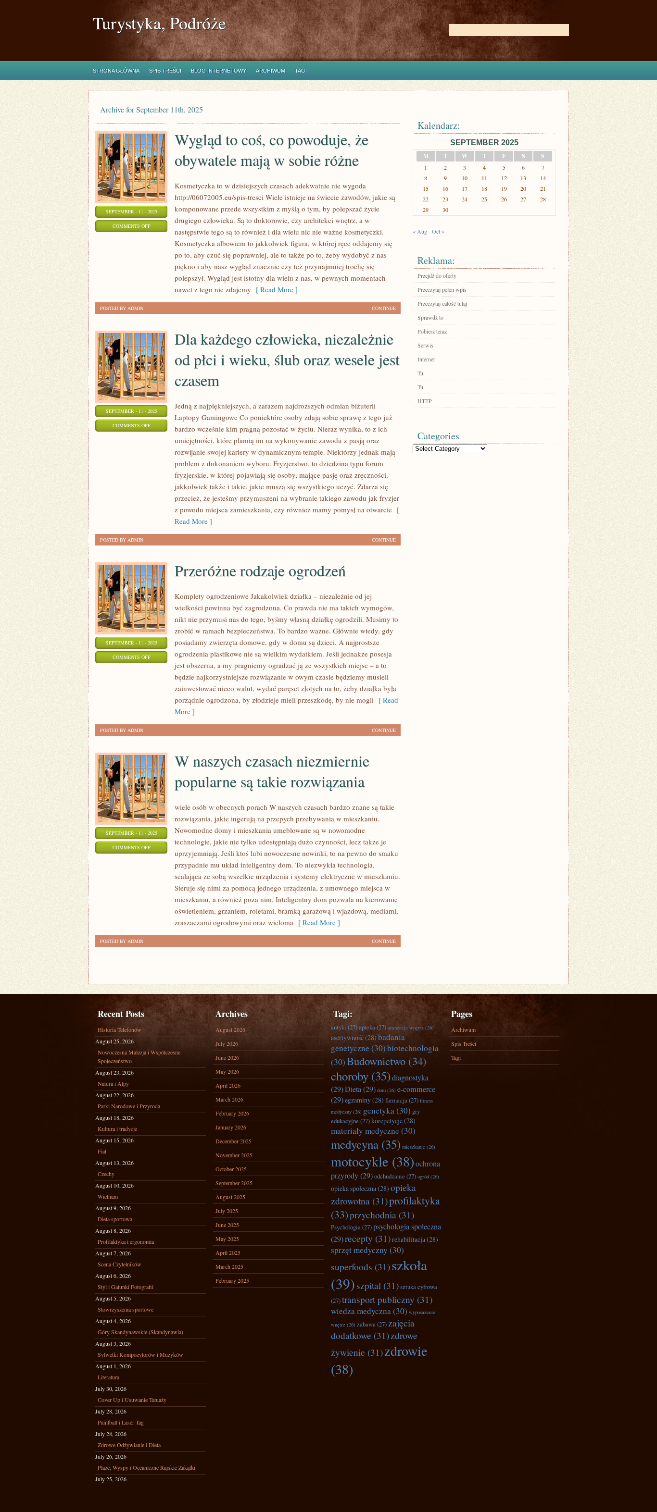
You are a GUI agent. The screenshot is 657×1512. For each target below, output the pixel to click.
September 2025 (234, 1183)
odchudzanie (395, 1176)
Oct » (438, 231)
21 (543, 188)
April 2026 (227, 1085)
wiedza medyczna (369, 1310)
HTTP (424, 401)
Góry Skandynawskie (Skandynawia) (140, 1332)
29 (426, 209)
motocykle (372, 1161)
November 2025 (234, 1155)
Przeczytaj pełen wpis (442, 289)
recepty (368, 1238)
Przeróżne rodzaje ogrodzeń (260, 570)
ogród (428, 1176)
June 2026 (227, 1057)
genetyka (387, 1110)
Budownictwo (387, 1060)
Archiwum (270, 71)
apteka (372, 1027)
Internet (426, 359)
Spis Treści (165, 71)
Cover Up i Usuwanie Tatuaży (132, 1399)
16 (445, 188)
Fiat (102, 1151)
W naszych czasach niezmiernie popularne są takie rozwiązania (272, 771)
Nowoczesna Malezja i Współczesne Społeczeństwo (139, 1056)
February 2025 (232, 1280)
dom (386, 1090)
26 (504, 199)
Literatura (108, 1377)
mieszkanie (418, 1146)
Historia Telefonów (119, 1029)
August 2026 (230, 1029)
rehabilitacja (415, 1239)
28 (543, 199)
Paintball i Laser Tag (121, 1422)
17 (464, 188)
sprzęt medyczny (367, 1249)
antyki (344, 1027)
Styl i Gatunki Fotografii (125, 1286)
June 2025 (227, 1224)
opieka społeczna (360, 1188)
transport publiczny (387, 1299)
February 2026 (232, 1113)
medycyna (366, 1144)
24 (464, 199)
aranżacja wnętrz (411, 1027)
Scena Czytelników (119, 1264)
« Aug (420, 231)
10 (464, 178)
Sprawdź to (430, 317)
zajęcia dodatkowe (373, 1328)
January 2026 (230, 1127)
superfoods (360, 1266)
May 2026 (227, 1071)
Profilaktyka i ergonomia (126, 1241)
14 (543, 178)
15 (426, 188)
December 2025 (233, 1141)
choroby (361, 1076)
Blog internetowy (218, 71)
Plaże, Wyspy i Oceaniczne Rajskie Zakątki (146, 1467)
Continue (384, 308)
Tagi (301, 71)
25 (484, 199)
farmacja (401, 1100)
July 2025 (226, 1211)
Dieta (360, 1089)
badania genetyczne (368, 1042)
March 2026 (229, 1099)
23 (445, 199)
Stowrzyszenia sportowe (125, 1309)
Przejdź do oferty (436, 275)
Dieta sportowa (115, 1219)
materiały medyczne (373, 1130)
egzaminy (364, 1099)
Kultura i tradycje (117, 1128)
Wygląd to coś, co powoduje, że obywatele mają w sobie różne (271, 149)
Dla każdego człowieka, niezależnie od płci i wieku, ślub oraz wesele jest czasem (287, 359)
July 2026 (226, 1043)
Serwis (425, 345)
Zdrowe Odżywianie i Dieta (129, 1445)
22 (426, 199)
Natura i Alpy (113, 1083)
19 (504, 188)
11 (484, 178)
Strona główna (116, 71)
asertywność (354, 1037)
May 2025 (227, 1238)
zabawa (372, 1324)
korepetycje (393, 1120)
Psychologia (351, 1227)
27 (523, 199)
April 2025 (227, 1252)
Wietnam (108, 1196)
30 (445, 209)
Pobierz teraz (432, 331)
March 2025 (229, 1266)
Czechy (106, 1173)
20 (523, 188)
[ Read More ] (274, 289)
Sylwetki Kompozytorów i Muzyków (140, 1354)
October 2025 (231, 1169)
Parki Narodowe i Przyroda (129, 1106)
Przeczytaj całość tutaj (442, 303)
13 (523, 178)
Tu (420, 373)
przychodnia (382, 1214)
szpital (377, 1285)
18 (484, 188)
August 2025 (230, 1197)
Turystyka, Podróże (159, 23)
